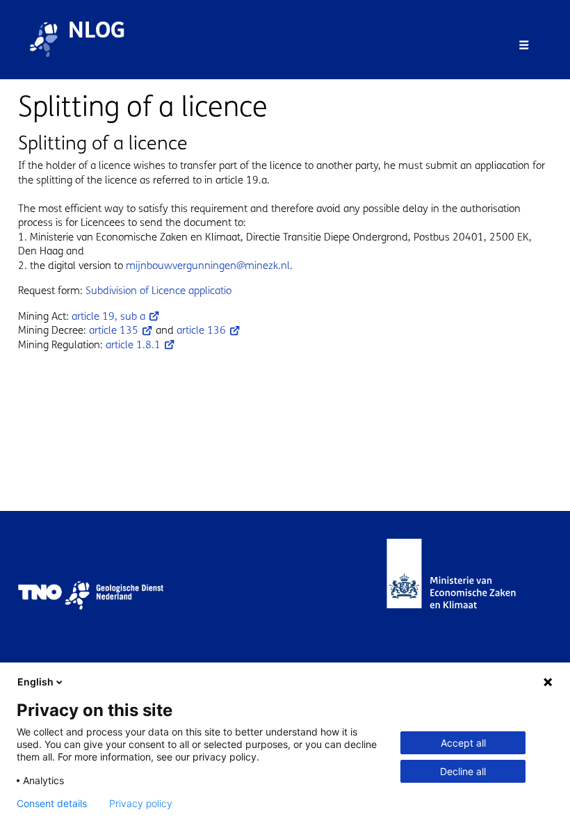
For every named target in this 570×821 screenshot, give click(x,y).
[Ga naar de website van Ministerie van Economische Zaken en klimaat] (465, 595)
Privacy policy (140, 803)
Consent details (52, 803)
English (35, 682)
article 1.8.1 (133, 345)
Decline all (463, 771)
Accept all (463, 743)
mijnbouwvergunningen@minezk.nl (208, 265)
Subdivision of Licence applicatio (158, 290)
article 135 (113, 330)
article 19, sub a (108, 316)
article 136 (201, 330)
